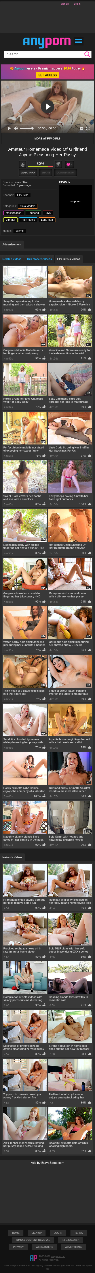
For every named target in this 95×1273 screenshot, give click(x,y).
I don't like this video (58, 164)
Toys (48, 213)
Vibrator (10, 219)
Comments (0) (65, 172)
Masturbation (13, 213)
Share (46, 172)
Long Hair (47, 219)
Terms (78, 1233)
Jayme (20, 230)
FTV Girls (22, 195)
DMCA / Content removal (33, 1240)
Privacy (18, 1247)
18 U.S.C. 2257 (70, 1240)
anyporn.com (58, 1256)
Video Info (28, 172)
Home (15, 1233)
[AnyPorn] (47, 43)
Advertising (73, 1247)
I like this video (23, 164)
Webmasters (44, 1247)
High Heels (28, 219)
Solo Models (27, 206)
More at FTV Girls (47, 138)
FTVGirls (64, 182)
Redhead (33, 213)
